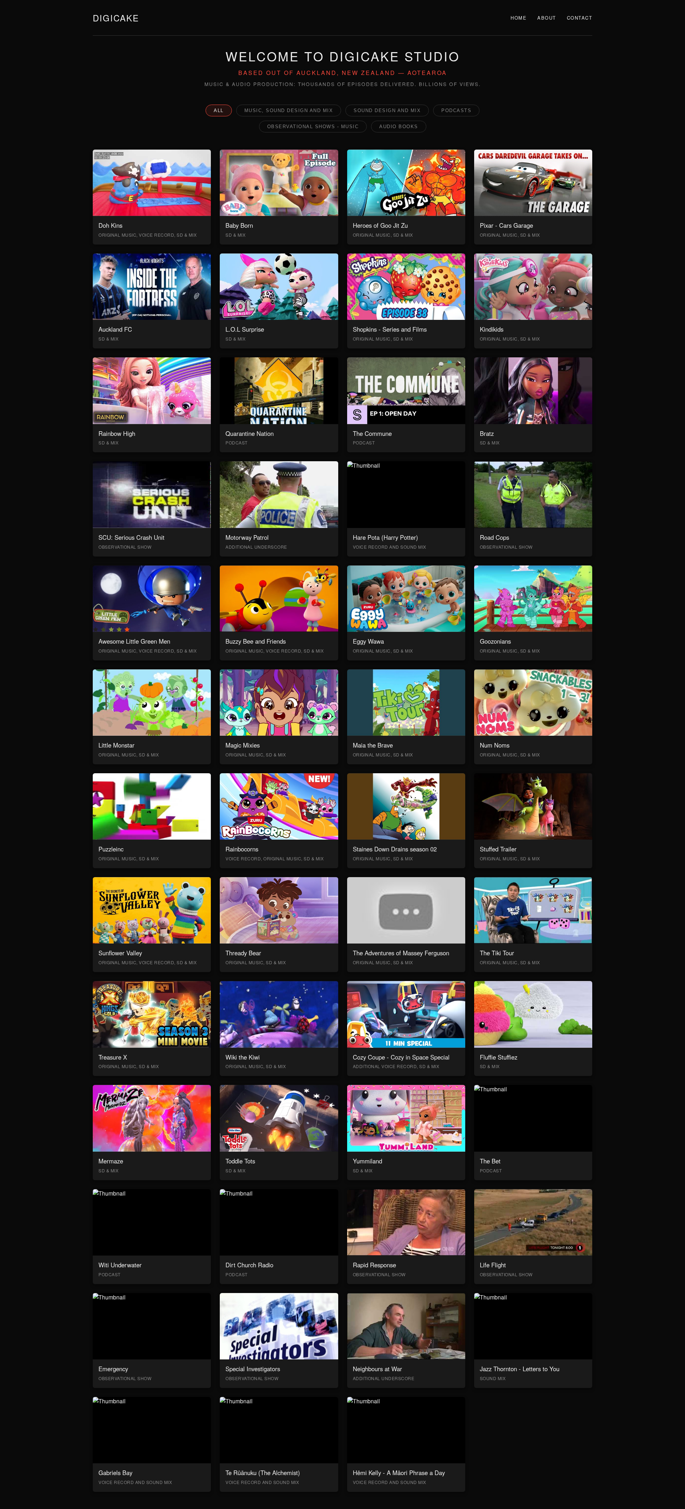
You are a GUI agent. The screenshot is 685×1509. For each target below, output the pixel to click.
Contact (580, 17)
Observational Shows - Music (313, 126)
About (546, 17)
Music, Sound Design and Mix (288, 110)
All (219, 110)
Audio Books (398, 126)
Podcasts (456, 110)
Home (519, 17)
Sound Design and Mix (387, 110)
